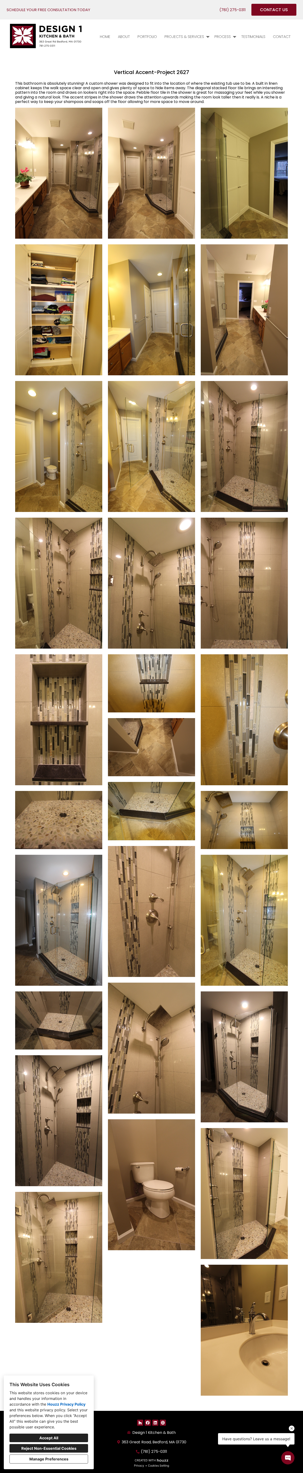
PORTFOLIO (147, 36)
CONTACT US (274, 10)
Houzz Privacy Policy (66, 1404)
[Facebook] (148, 1423)
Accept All (48, 1438)
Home (105, 36)
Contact (282, 36)
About (124, 36)
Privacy (139, 1465)
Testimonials (253, 36)
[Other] (163, 1423)
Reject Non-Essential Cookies (48, 1448)
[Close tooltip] (291, 1428)
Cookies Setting (158, 1465)
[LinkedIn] (155, 1423)
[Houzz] (140, 1423)
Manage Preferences (48, 1459)
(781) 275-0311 (232, 10)
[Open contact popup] (287, 1457)
